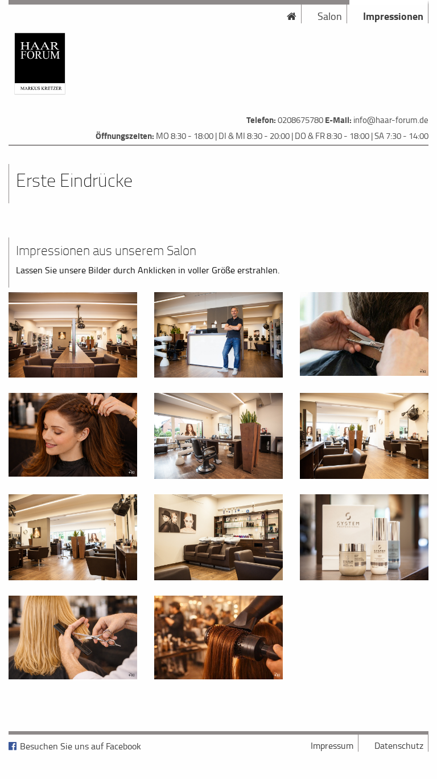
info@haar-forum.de (390, 120)
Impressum (332, 745)
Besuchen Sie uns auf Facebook (80, 746)
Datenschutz (398, 745)
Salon (330, 16)
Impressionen (393, 16)
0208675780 (300, 120)
